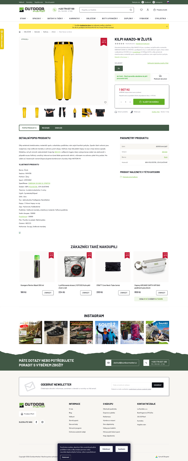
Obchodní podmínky (110, 409)
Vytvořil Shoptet (163, 456)
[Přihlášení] (147, 9)
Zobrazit (47, 293)
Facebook (148, 2)
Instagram (159, 2)
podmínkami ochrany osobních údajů (140, 389)
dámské (164, 152)
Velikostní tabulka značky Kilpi (157, 63)
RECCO (57, 152)
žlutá (165, 157)
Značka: (156, 112)
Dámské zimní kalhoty (130, 177)
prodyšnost (136, 52)
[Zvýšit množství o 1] (130, 102)
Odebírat (158, 385)
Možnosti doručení (160, 79)
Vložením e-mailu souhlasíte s (131, 389)
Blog (70, 413)
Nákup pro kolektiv (109, 428)
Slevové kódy (73, 424)
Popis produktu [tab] (29, 128)
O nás (71, 409)
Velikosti (21, 2)
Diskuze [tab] (58, 128)
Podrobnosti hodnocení (142, 44)
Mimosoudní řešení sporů (111, 432)
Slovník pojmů (49, 2)
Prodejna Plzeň (29, 414)
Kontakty (29, 2)
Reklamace (107, 416)
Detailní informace (121, 57)
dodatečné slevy (85, 25)
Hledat (131, 9)
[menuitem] (24, 18)
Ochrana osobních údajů (77, 432)
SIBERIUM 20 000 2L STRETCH (39, 183)
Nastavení (65, 457)
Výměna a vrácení (109, 420)
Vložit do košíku (151, 102)
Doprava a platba (109, 413)
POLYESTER (33, 186)
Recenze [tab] (46, 128)
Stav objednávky (108, 424)
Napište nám (39, 2)
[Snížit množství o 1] (121, 102)
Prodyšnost (23, 216)
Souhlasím (121, 449)
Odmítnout (106, 449)
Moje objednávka (109, 436)
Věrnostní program (75, 428)
